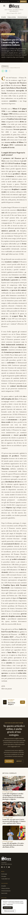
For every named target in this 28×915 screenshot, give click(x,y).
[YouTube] (9, 867)
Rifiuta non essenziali (9, 911)
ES (6, 1)
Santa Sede (4, 893)
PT (8, 1)
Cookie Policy (9, 904)
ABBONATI (23, 1)
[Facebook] (2, 867)
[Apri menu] (4, 6)
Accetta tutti (7, 907)
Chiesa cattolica (11, 17)
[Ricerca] (18, 1)
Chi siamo (3, 876)
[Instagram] (4, 867)
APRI (22, 702)
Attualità (3, 17)
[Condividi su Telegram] (6, 71)
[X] (6, 867)
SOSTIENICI (9, 761)
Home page (4, 874)
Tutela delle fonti (5, 878)
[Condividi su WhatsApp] (2, 71)
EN (3, 1)
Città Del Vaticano (22, 17)
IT (1, 1)
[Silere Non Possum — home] (14, 6)
